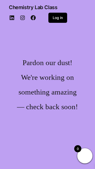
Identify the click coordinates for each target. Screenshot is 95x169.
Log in (58, 17)
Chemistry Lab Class (33, 7)
